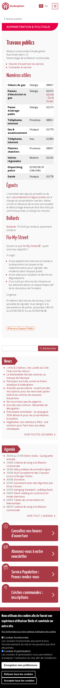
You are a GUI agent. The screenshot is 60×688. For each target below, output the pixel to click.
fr (41, 6)
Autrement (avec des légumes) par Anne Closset (29, 484)
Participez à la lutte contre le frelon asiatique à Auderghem (26, 383)
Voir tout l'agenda (40, 516)
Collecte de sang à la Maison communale (26, 464)
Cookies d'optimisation (17, 651)
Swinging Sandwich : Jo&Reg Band (29, 489)
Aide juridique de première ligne (28, 469)
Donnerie (15, 479)
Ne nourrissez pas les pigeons (24, 401)
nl (46, 6)
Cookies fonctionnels (16, 637)
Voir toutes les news (38, 434)
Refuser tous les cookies (18, 674)
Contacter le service (20, 67)
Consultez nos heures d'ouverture (26, 533)
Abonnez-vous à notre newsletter (27, 554)
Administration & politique (28, 27)
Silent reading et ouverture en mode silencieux (27, 494)
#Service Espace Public (20, 328)
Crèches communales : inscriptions (27, 595)
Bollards (11, 226)
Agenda (9, 449)
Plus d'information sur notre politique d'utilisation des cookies (29, 631)
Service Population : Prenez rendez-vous (25, 574)
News (8, 361)
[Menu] (55, 6)
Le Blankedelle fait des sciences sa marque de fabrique (26, 376)
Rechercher (49, 348)
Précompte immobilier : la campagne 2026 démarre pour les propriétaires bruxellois (27, 415)
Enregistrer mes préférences (20, 665)
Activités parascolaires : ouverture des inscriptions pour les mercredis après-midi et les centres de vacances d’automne (28, 393)
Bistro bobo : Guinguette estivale (29, 457)
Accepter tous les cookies (19, 680)
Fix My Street (30, 246)
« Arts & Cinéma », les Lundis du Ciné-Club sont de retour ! (27, 369)
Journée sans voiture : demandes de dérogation (27, 406)
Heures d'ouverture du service (26, 64)
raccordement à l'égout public (29, 197)
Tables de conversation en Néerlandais (25, 501)
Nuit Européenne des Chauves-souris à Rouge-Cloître (28, 474)
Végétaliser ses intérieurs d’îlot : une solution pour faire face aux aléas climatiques (27, 425)
